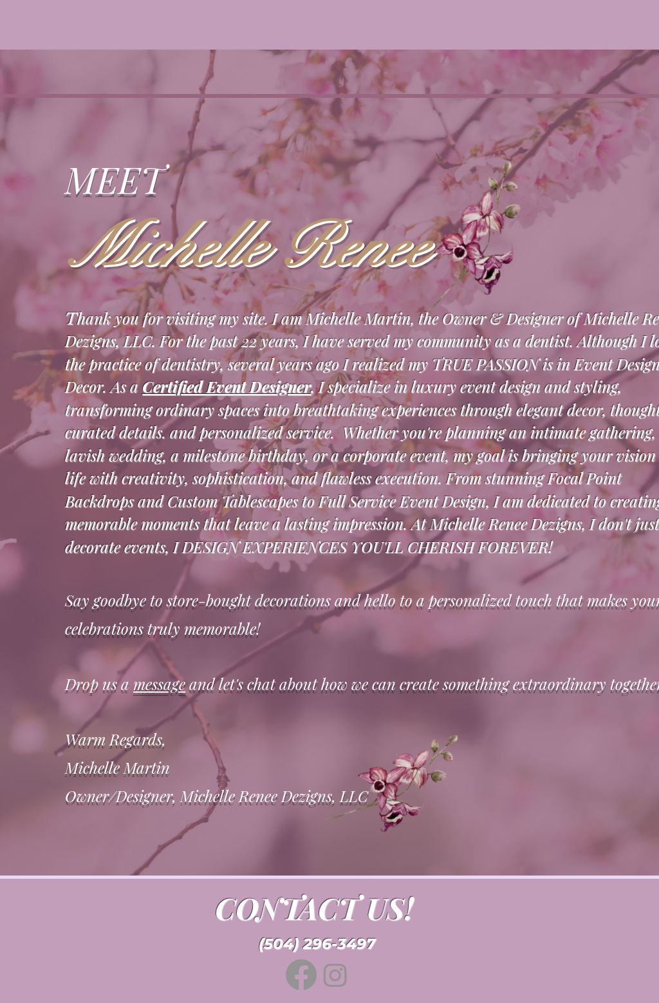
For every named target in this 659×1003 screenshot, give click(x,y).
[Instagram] (335, 974)
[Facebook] (301, 974)
